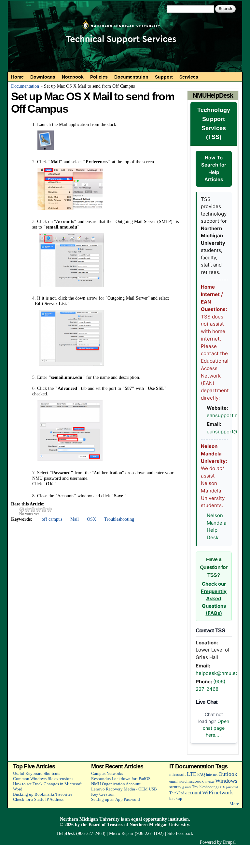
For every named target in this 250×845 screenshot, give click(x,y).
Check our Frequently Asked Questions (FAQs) (214, 598)
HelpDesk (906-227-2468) (81, 833)
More (234, 803)
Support (164, 77)
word (182, 781)
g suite (186, 787)
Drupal (229, 842)
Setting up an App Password (115, 799)
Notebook (73, 77)
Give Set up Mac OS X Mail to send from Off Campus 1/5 (27, 509)
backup (175, 798)
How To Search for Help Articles (213, 169)
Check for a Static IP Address (38, 799)
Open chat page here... (216, 728)
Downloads (42, 77)
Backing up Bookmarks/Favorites (42, 794)
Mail (74, 519)
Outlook (227, 774)
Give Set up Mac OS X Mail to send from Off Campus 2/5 (33, 509)
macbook (196, 781)
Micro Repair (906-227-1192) (136, 833)
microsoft (177, 774)
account (193, 792)
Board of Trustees (106, 824)
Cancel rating (22, 509)
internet (211, 775)
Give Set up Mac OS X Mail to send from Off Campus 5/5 (49, 509)
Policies (99, 77)
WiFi (207, 792)
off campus (52, 519)
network (223, 792)
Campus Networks (107, 773)
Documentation (131, 77)
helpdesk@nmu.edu (219, 673)
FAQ (201, 775)
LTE (191, 774)
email (173, 781)
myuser (209, 781)
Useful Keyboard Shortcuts (36, 773)
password (232, 787)
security (175, 787)
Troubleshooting (119, 519)
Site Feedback (180, 833)
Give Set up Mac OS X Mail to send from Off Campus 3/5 (38, 509)
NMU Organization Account (116, 783)
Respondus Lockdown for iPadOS (120, 778)
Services (188, 77)
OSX (91, 519)
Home (17, 77)
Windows (226, 780)
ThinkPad (176, 793)
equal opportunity (149, 819)
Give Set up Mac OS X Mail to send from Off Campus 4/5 (44, 509)
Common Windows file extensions (43, 778)
